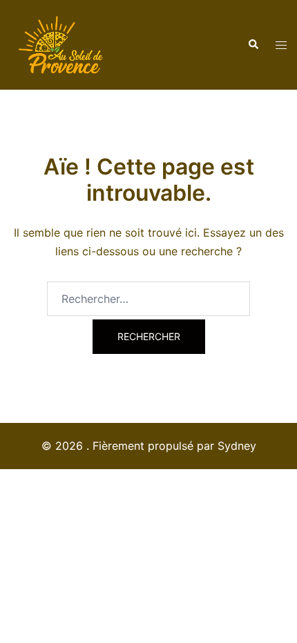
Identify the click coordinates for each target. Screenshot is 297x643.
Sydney (237, 446)
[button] (252, 44)
